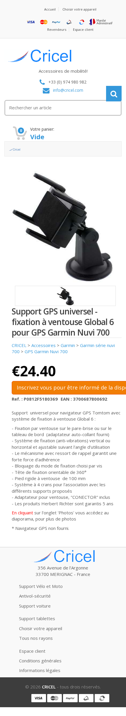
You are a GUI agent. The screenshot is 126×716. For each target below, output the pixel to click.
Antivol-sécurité (35, 596)
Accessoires (43, 345)
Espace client (83, 29)
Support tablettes (37, 618)
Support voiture (35, 606)
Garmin (68, 345)
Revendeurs (56, 29)
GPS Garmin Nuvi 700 (46, 351)
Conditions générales (40, 661)
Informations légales (39, 670)
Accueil (50, 9)
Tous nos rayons (36, 638)
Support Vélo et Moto (41, 586)
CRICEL (19, 345)
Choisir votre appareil (79, 9)
